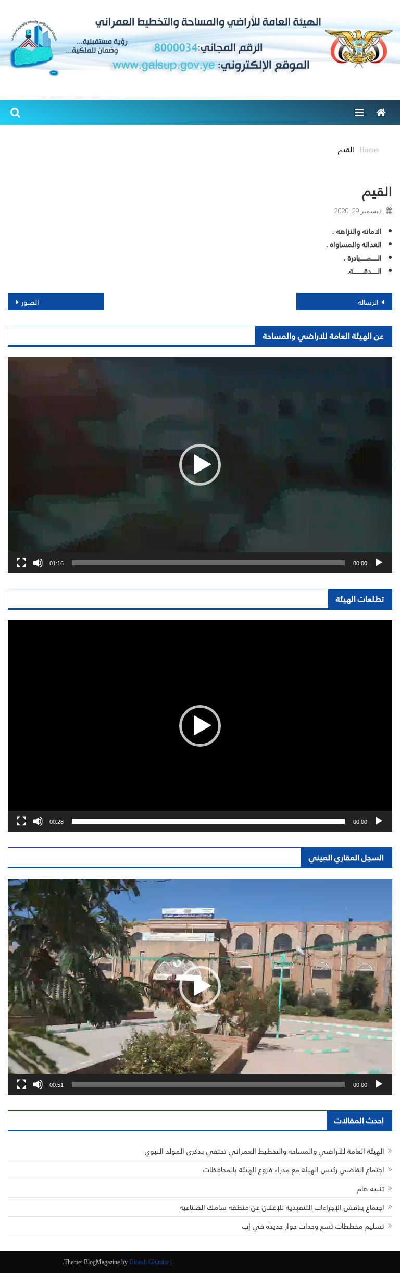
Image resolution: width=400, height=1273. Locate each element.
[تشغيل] (378, 563)
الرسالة (368, 302)
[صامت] (38, 563)
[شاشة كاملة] (21, 563)
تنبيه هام (370, 1188)
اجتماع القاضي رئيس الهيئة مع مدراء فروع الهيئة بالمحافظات (293, 1170)
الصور (30, 302)
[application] (200, 465)
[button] (200, 465)
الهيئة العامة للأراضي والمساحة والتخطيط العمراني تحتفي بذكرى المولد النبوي (264, 1151)
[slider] (208, 562)
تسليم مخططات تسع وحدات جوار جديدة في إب (313, 1226)
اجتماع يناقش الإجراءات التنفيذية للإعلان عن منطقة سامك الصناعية (282, 1207)
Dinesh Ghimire (149, 1262)
